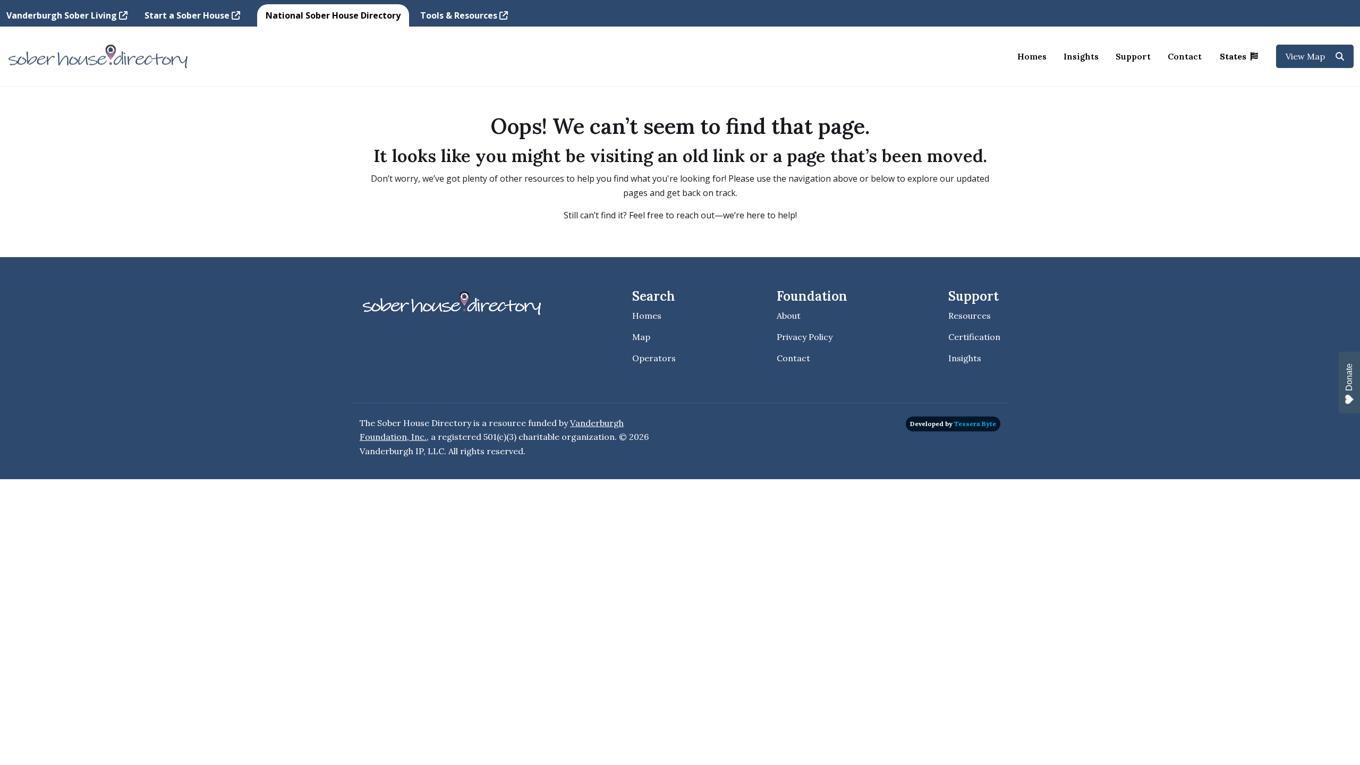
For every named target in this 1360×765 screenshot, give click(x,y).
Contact (1185, 56)
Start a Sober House (188, 15)
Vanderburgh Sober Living (62, 15)
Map (641, 337)
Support (1133, 56)
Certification (974, 337)
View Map (1306, 56)
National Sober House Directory (333, 15)
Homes (1032, 56)
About (789, 315)
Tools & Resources (459, 15)
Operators (654, 358)
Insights (1081, 56)
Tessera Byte (975, 424)
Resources (969, 315)
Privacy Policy (804, 337)
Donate (1349, 377)
